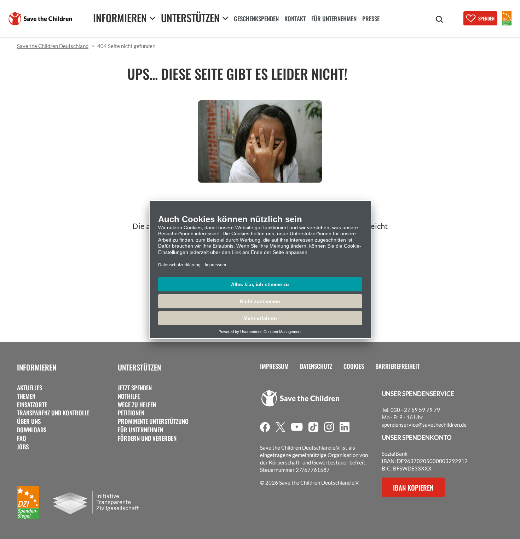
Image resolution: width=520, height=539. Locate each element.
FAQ (21, 438)
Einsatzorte (32, 405)
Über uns (29, 421)
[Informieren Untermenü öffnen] (152, 18)
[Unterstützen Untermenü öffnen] (225, 18)
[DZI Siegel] (507, 18)
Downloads (31, 430)
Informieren (36, 367)
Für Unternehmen (140, 430)
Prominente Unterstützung (153, 421)
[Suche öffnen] (439, 19)
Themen (26, 396)
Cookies (353, 366)
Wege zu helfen (137, 405)
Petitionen (131, 413)
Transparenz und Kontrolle (53, 413)
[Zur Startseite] (40, 18)
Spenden (486, 18)
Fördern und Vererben (147, 438)
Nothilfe (129, 396)
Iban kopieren (413, 487)
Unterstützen (139, 367)
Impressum (274, 366)
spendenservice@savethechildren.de (424, 424)
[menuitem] (256, 19)
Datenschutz (316, 366)
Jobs (23, 447)
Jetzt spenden (135, 388)
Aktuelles (29, 388)
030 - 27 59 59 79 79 (415, 410)
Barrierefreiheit (397, 366)
